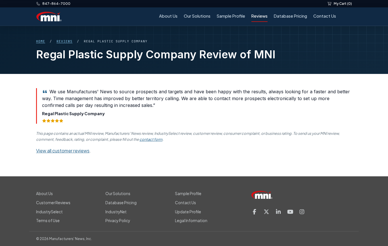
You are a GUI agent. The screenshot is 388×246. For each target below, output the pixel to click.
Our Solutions (197, 15)
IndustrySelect (49, 211)
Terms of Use (48, 220)
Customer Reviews (53, 202)
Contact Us (324, 15)
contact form (150, 139)
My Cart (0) (343, 3)
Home (40, 41)
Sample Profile (231, 15)
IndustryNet (116, 211)
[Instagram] (302, 211)
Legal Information (191, 220)
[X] (266, 211)
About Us (168, 15)
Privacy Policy (117, 220)
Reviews (259, 15)
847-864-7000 (56, 3)
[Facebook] (254, 211)
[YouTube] (290, 211)
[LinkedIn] (278, 211)
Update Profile (188, 211)
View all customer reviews (62, 151)
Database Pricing (290, 15)
